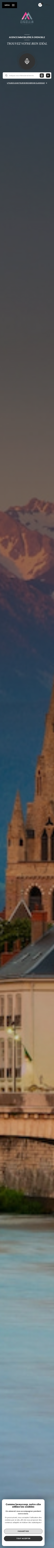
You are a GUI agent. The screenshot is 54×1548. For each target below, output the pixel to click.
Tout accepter (23, 1538)
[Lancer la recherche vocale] (27, 60)
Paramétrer (23, 1531)
